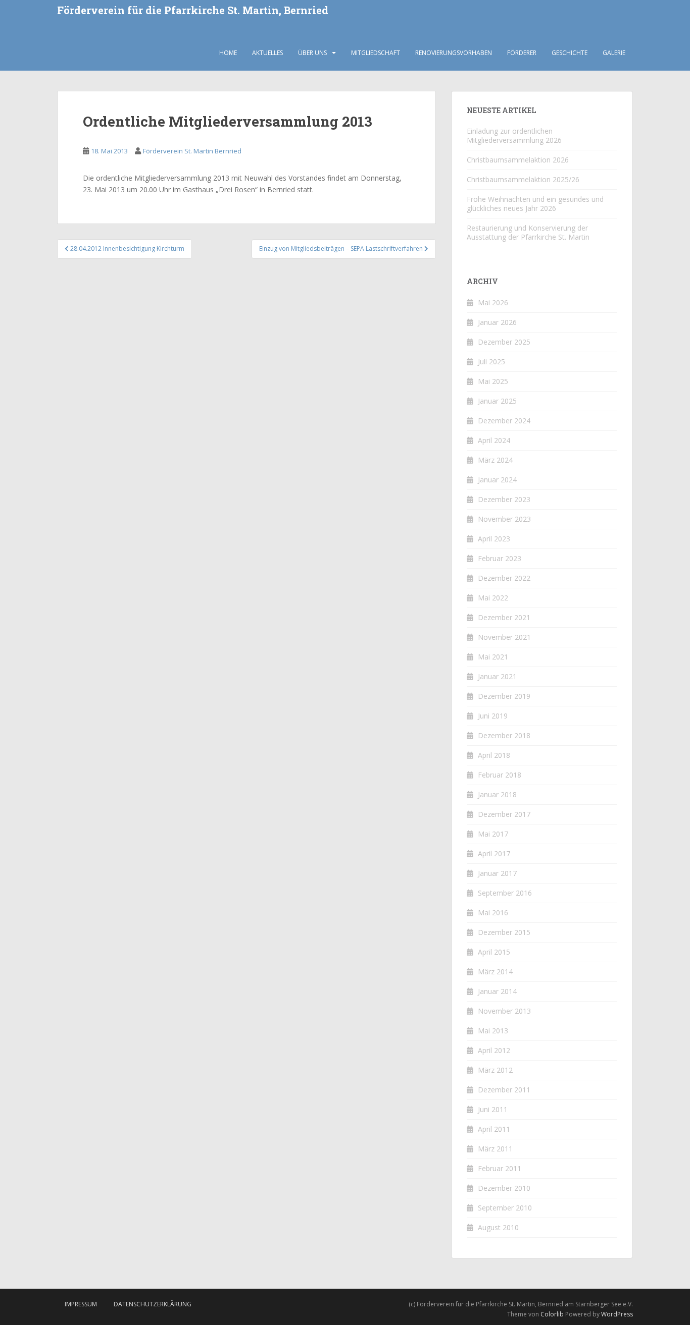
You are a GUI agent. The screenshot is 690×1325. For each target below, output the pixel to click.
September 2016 (505, 893)
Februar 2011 (499, 1168)
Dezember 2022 (504, 578)
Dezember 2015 (504, 932)
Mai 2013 (493, 1030)
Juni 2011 (493, 1109)
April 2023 (494, 538)
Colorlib (552, 1314)
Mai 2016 (493, 912)
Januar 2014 (497, 991)
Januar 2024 (497, 479)
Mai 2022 (493, 597)
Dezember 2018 (504, 735)
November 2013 (504, 1011)
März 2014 (495, 971)
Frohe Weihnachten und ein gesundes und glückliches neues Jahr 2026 (535, 203)
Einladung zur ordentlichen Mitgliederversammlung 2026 (514, 135)
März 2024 (495, 460)
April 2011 (494, 1129)
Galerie (614, 52)
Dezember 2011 (504, 1089)
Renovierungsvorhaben (453, 52)
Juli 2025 (491, 361)
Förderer (521, 52)
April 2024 (494, 440)
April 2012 (494, 1050)
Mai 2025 (493, 381)
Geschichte (569, 52)
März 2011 (495, 1148)
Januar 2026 (497, 322)
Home (228, 52)
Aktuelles (267, 52)
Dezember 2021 (504, 617)
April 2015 (494, 952)
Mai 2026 (493, 302)
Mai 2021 (493, 656)
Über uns (312, 52)
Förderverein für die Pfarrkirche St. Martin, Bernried (192, 11)
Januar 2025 (497, 401)
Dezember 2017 (504, 814)
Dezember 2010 (504, 1188)
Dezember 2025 (504, 342)
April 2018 (494, 755)
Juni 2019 (493, 716)
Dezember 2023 (504, 499)
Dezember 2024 (504, 420)
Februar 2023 (499, 558)
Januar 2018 (497, 794)
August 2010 (498, 1227)
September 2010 (505, 1207)
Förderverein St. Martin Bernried (192, 150)
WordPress (617, 1314)
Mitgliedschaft (375, 52)
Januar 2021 (497, 676)
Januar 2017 (497, 873)
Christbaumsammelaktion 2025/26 (523, 179)
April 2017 (494, 853)
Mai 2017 (493, 834)
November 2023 (504, 519)
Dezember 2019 (504, 696)
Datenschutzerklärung (152, 1304)
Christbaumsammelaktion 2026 (518, 159)
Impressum (81, 1304)
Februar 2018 (499, 775)
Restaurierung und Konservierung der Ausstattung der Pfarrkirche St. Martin (528, 232)
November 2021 (504, 637)
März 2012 (495, 1070)
